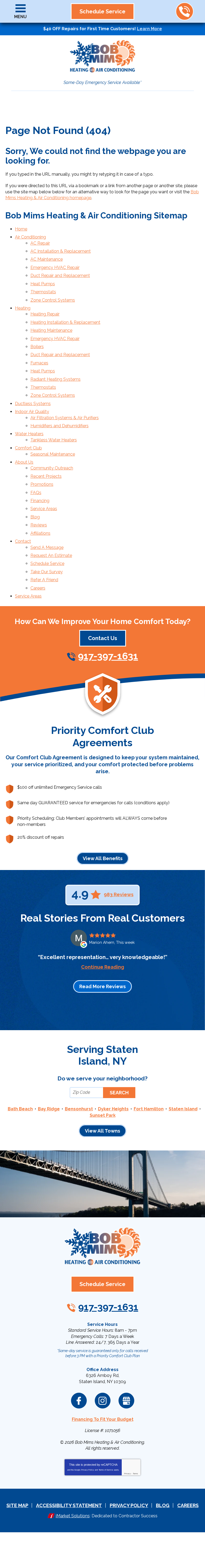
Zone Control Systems (52, 300)
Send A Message (47, 547)
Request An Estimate (51, 555)
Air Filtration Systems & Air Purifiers (64, 417)
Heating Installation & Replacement (65, 322)
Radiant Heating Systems (55, 379)
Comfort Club (28, 448)
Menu (20, 16)
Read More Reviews (102, 986)
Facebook (79, 1400)
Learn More (149, 28)
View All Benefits (103, 858)
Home (21, 229)
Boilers (37, 346)
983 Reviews (118, 894)
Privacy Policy (87, 1470)
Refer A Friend (44, 579)
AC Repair (40, 243)
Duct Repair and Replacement (60, 275)
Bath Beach (20, 1108)
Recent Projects (46, 476)
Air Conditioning (30, 237)
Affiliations (40, 533)
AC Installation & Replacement (60, 251)
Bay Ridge (49, 1108)
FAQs (35, 492)
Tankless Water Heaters (53, 439)
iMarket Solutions (73, 1515)
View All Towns (102, 1131)
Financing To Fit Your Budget (102, 1419)
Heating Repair (45, 314)
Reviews (38, 525)
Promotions (41, 484)
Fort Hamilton (149, 1108)
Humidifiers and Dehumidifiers (59, 425)
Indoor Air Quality (32, 411)
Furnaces (39, 362)
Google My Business (126, 1400)
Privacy (127, 1474)
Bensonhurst (79, 1108)
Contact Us (102, 638)
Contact (23, 541)
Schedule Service (47, 563)
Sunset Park (103, 1115)
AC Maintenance (46, 259)
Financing (39, 500)
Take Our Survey (46, 571)
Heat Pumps (42, 283)
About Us (24, 462)
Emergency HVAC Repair (55, 267)
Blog (35, 516)
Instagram (103, 1400)
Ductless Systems (33, 403)
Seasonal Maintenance (52, 454)
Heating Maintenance (51, 330)
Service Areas (43, 508)
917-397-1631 (185, 11)
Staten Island (183, 1108)
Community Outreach (51, 468)
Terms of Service (106, 1470)
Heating (22, 308)
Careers (37, 588)
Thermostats (43, 291)
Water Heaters (29, 433)
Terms (135, 1474)
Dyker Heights (113, 1108)
